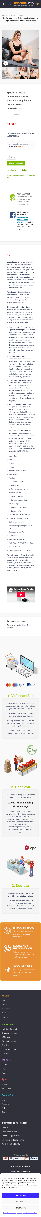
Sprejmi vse (20, 1195)
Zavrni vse (20, 1202)
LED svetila (6, 1037)
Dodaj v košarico (16, 163)
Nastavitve (20, 1208)
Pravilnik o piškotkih (9, 1213)
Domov (4, 15)
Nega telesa (26, 625)
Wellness (12, 15)
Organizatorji (6, 1045)
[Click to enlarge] (5, 63)
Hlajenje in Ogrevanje (10, 1029)
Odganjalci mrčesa (9, 1049)
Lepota (20, 15)
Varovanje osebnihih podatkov (27, 1213)
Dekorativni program (9, 1033)
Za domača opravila (9, 1041)
